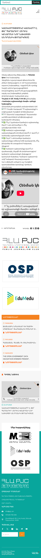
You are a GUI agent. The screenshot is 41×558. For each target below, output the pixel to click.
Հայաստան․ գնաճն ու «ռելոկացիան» (19, 343)
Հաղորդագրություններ (11, 41)
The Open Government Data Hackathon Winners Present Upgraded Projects (16, 359)
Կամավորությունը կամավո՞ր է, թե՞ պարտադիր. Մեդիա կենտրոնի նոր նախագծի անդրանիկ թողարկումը (18, 410)
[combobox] (16, 2)
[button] (31, 228)
